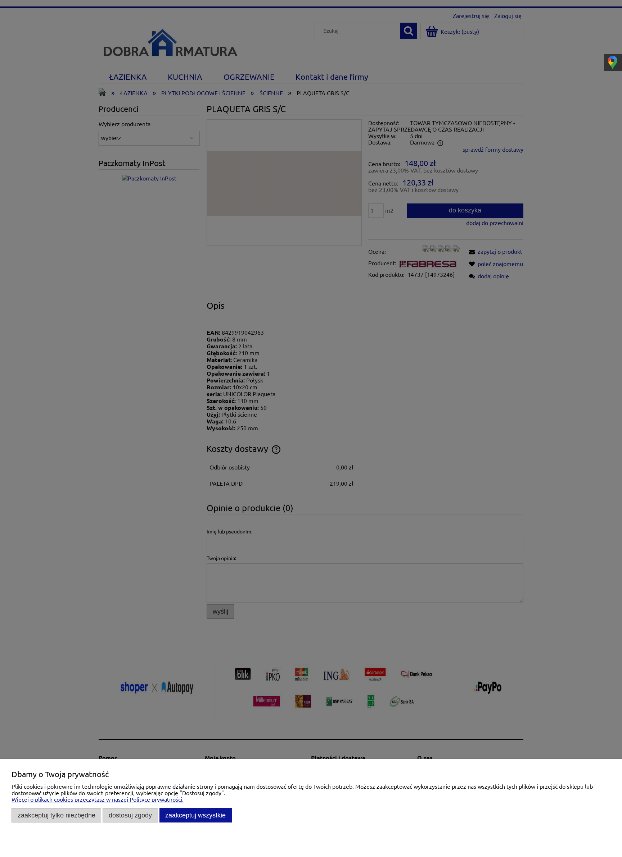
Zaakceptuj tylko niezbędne (56, 815)
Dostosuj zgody (130, 815)
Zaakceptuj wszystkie (195, 815)
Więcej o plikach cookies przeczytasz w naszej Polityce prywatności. (98, 799)
